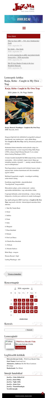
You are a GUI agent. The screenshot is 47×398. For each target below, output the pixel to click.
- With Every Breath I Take (25, 341)
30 (36, 311)
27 (23, 311)
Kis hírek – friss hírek (15, 49)
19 (19, 307)
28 (28, 311)
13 (23, 304)
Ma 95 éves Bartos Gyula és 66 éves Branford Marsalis (21, 64)
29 (32, 311)
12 (19, 304)
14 (28, 304)
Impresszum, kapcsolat (23, 395)
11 (15, 304)
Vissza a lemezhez (14, 274)
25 (15, 311)
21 (28, 307)
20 (23, 307)
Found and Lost (16, 361)
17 (11, 307)
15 (32, 304)
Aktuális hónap (23, 319)
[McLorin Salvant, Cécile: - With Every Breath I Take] (10, 344)
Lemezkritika (20, 347)
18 (15, 307)
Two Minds (15, 368)
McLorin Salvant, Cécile (24, 344)
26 (19, 311)
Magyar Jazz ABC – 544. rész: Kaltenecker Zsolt (23, 42)
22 (32, 307)
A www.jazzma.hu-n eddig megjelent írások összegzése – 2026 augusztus (24, 56)
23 (36, 307)
